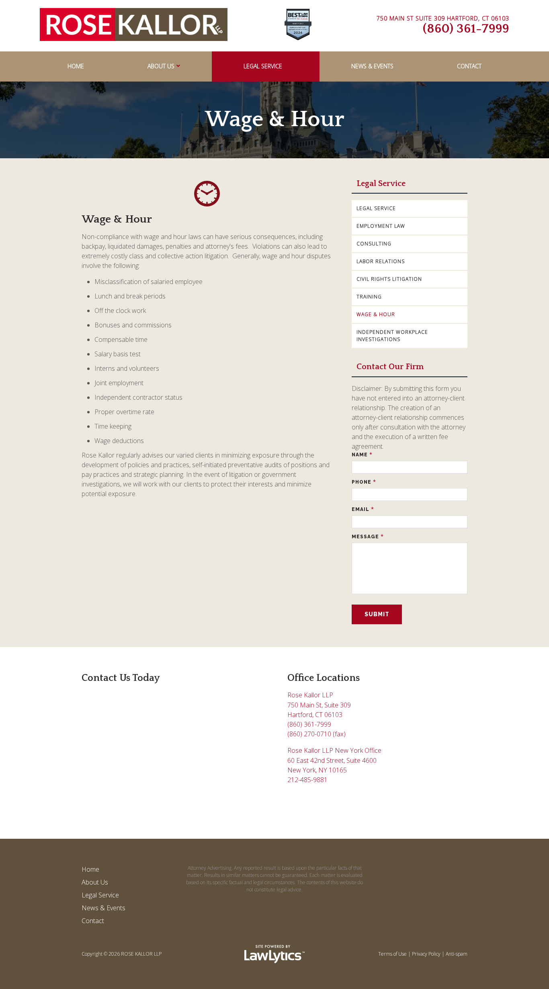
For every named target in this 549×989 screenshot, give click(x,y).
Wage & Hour (375, 314)
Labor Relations (380, 261)
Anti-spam (456, 953)
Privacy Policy (426, 953)
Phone (364, 481)
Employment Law (380, 226)
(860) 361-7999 (466, 29)
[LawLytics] (274, 954)
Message (368, 536)
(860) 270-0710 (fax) (316, 733)
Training (369, 296)
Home (76, 66)
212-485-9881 (307, 779)
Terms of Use (392, 953)
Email (363, 509)
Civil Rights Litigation (389, 279)
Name (362, 454)
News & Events (372, 66)
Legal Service (263, 66)
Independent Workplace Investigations (392, 336)
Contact (469, 66)
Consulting (373, 243)
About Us (160, 66)
